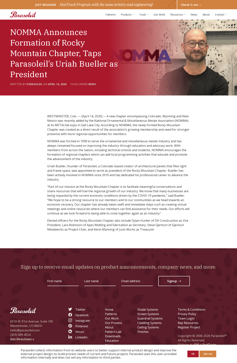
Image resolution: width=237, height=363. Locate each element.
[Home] (23, 14)
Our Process (113, 323)
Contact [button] (220, 14)
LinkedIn (81, 337)
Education (112, 341)
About (206, 14)
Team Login (186, 318)
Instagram (82, 321)
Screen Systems (148, 314)
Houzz (79, 332)
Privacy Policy (187, 314)
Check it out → (191, 4)
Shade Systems (147, 309)
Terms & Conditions (191, 309)
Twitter (80, 309)
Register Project (189, 327)
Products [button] (126, 14)
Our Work (159, 14)
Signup (174, 282)
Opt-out (207, 353)
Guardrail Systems (150, 318)
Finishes (143, 332)
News (194, 14)
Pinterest (81, 326)
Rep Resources (188, 323)
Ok (193, 353)
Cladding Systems (149, 323)
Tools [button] (143, 14)
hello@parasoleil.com (25, 330)
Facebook (82, 315)
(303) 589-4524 (20, 335)
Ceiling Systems (148, 327)
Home (109, 309)
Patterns (111, 14)
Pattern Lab (113, 332)
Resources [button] (177, 14)
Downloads (113, 336)
